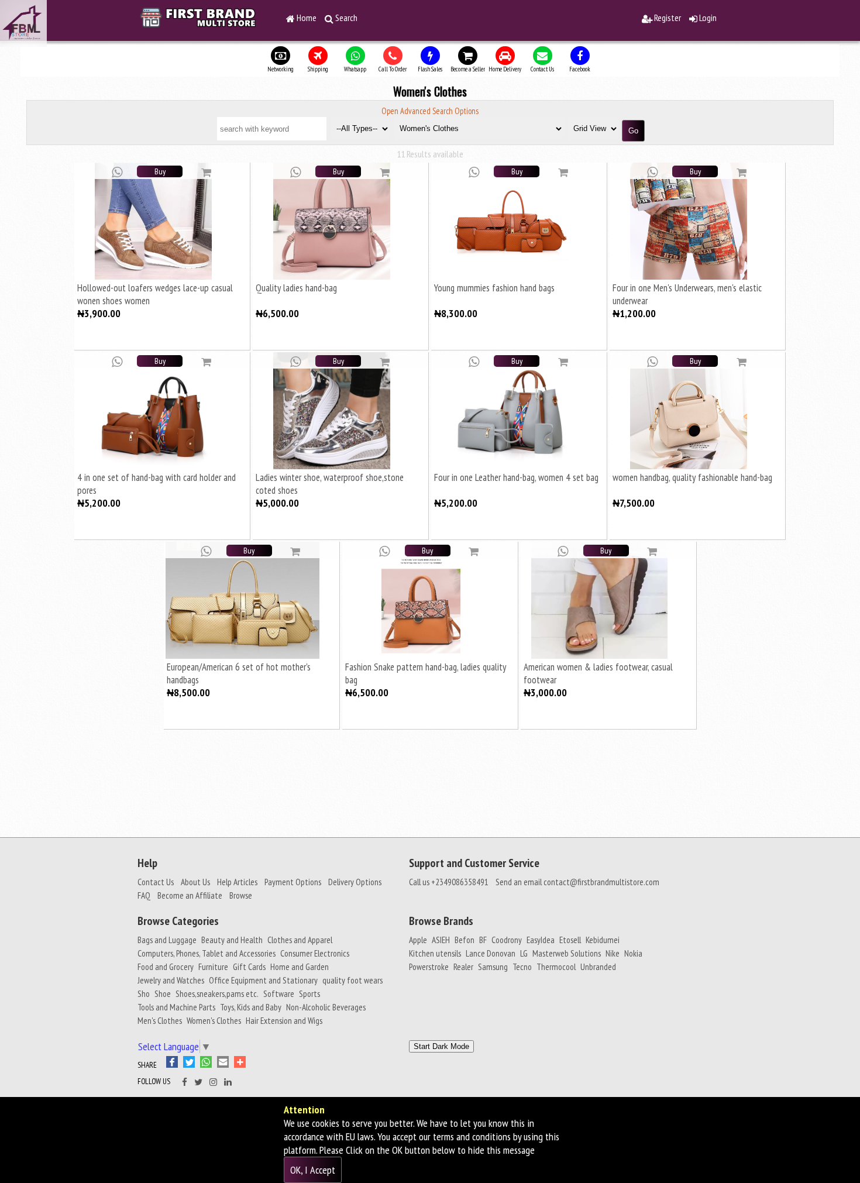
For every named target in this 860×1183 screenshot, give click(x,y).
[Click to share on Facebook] (174, 1064)
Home (306, 17)
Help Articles (237, 882)
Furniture (213, 966)
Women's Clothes (214, 1020)
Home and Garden (299, 966)
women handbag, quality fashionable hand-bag (692, 477)
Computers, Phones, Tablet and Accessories (206, 953)
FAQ (143, 895)
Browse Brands (441, 920)
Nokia (633, 953)
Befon (464, 939)
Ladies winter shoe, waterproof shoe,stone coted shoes (330, 483)
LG (524, 953)
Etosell (570, 939)
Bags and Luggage (167, 939)
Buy (160, 171)
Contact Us (155, 882)
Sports (309, 993)
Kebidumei (603, 939)
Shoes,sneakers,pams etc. (217, 993)
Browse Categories (178, 920)
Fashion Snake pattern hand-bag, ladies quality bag (425, 673)
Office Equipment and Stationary (263, 980)
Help (147, 863)
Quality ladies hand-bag (296, 287)
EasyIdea (541, 939)
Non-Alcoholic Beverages (326, 1007)
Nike (613, 953)
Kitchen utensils (435, 953)
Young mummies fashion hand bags (494, 287)
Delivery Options (354, 882)
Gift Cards (249, 966)
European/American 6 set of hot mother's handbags (239, 673)
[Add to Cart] (206, 171)
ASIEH (441, 939)
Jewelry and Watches (170, 980)
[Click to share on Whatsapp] (208, 1064)
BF (483, 939)
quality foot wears (352, 980)
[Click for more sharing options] (241, 1064)
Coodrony (506, 939)
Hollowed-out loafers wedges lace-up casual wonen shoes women (155, 294)
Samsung (493, 966)
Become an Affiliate (189, 895)
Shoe (162, 993)
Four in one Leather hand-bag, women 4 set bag (516, 477)
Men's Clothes (159, 1020)
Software (278, 993)
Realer (463, 966)
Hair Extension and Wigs (284, 1020)
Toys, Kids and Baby (250, 1007)
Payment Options (292, 882)
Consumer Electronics (314, 953)
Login (707, 17)
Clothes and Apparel (299, 939)
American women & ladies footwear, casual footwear (598, 673)
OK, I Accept (312, 1170)
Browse (240, 895)
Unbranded (598, 966)
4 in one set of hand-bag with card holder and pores (156, 483)
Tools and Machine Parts (176, 1007)
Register (666, 17)
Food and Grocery (165, 966)
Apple (418, 939)
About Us (195, 882)
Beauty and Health (232, 939)
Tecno (522, 966)
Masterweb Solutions (566, 953)
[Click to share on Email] (225, 1064)
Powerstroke (429, 966)
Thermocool (556, 966)
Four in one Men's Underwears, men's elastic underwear (687, 294)
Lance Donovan (490, 953)
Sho (143, 993)
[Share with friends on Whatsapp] (117, 171)
